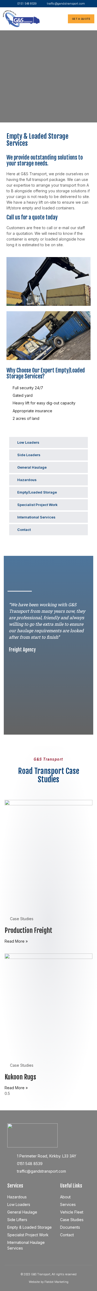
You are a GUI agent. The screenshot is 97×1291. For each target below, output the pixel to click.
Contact (24, 529)
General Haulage (32, 467)
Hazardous (27, 480)
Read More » (16, 941)
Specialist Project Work (37, 504)
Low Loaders (28, 442)
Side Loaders (28, 455)
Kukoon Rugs (20, 1077)
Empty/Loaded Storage (37, 492)
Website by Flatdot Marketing (48, 1282)
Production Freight (28, 930)
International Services (36, 517)
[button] (61, 19)
